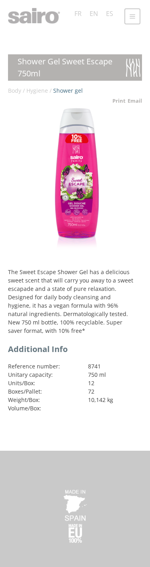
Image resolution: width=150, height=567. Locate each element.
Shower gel (68, 90)
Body (14, 90)
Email (135, 100)
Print (119, 100)
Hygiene (37, 90)
